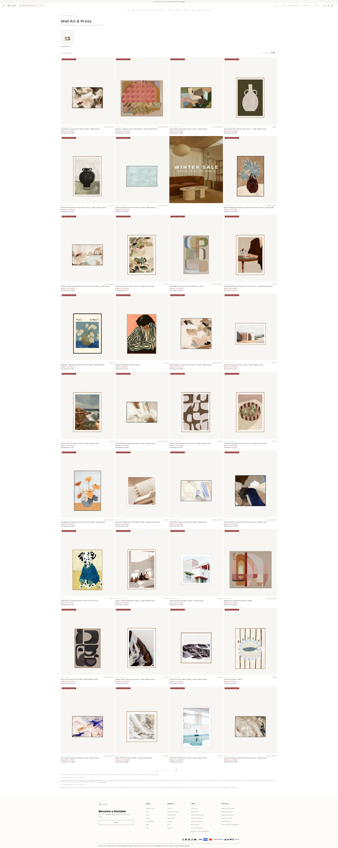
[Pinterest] (189, 840)
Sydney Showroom (227, 811)
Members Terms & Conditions (200, 831)
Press (169, 824)
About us (170, 808)
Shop (276, 5)
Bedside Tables (201, 10)
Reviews (169, 821)
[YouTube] (195, 840)
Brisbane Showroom (227, 815)
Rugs (152, 10)
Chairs (138, 10)
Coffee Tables (178, 10)
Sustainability (171, 815)
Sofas (128, 10)
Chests (193, 10)
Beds (133, 10)
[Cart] (332, 5)
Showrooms (307, 5)
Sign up (116, 822)
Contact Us (194, 808)
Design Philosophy (173, 811)
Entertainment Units (160, 10)
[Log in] (325, 5)
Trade (316, 5)
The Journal (171, 818)
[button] (3, 5)
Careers (169, 828)
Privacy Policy (195, 824)
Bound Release (294, 5)
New (283, 5)
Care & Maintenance (197, 815)
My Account (194, 811)
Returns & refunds (196, 821)
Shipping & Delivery (197, 818)
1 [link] (157, 771)
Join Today (182, 2)
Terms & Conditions (197, 828)
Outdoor (209, 10)
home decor (103, 782)
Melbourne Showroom (228, 808)
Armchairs (170, 10)
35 (176, 770)
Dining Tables (145, 10)
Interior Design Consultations (230, 824)
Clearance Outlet (226, 818)
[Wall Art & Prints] (196, 169)
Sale (147, 828)
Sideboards (187, 10)
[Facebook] (186, 840)
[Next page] (181, 771)
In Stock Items (150, 808)
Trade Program (226, 821)
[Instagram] (183, 840)
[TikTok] (192, 840)
